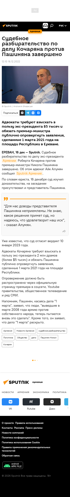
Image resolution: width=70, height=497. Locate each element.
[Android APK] (13, 466)
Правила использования (29, 423)
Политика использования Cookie (21, 442)
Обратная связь (11, 455)
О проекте (8, 423)
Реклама (19, 427)
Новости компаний (13, 432)
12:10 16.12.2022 (11, 61)
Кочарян (7, 344)
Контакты (7, 427)
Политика (8, 337)
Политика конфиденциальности (20, 437)
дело (33, 337)
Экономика (41, 392)
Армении (9, 160)
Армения (7, 330)
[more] (64, 231)
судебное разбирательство (52, 330)
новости (8, 392)
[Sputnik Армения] (11, 27)
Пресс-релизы (34, 427)
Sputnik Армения (29, 173)
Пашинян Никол (49, 337)
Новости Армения (25, 330)
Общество (22, 337)
